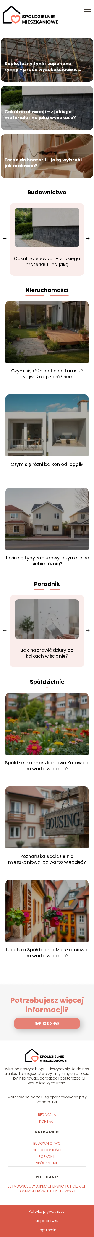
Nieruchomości (47, 290)
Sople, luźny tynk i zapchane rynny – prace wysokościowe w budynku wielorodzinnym (41, 66)
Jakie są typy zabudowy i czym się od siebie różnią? (47, 561)
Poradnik (47, 584)
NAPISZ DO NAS (47, 1023)
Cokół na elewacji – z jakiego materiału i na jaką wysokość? (40, 115)
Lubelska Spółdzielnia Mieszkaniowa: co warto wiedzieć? (47, 953)
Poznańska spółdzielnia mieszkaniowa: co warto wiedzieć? (47, 859)
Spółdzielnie (47, 682)
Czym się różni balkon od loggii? (47, 464)
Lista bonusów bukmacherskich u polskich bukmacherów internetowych (47, 1188)
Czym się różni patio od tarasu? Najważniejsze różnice (47, 374)
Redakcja (47, 1114)
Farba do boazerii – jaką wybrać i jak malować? (44, 163)
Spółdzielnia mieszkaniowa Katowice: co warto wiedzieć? (47, 766)
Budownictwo (47, 192)
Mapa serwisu (47, 1220)
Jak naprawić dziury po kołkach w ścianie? (47, 653)
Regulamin (47, 1229)
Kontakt (47, 1121)
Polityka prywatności (47, 1211)
